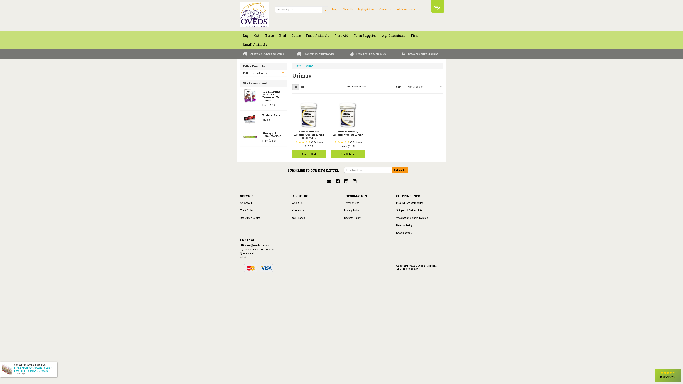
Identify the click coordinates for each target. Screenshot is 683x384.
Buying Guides (366, 9)
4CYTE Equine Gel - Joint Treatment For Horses (271, 96)
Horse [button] (269, 35)
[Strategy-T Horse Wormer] (250, 136)
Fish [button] (414, 35)
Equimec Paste (271, 115)
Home (298, 65)
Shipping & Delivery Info (409, 210)
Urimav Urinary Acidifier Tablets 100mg (348, 133)
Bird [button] (282, 35)
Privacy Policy (351, 210)
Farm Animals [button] (317, 35)
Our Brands (298, 218)
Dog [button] (246, 35)
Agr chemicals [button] (394, 35)
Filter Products (254, 66)
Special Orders (404, 232)
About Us (348, 9)
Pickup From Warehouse (409, 203)
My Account (246, 203)
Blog (334, 9)
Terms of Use (351, 203)
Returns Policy (404, 225)
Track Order (246, 210)
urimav (309, 65)
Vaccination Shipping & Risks (412, 218)
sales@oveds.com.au (257, 245)
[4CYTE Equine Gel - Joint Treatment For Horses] (250, 95)
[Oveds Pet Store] (254, 13)
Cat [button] (256, 35)
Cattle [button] (296, 35)
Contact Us (385, 9)
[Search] (324, 9)
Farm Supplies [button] (365, 35)
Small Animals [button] (255, 44)
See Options (348, 154)
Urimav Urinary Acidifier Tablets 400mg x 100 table (309, 135)
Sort (398, 86)
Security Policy (352, 218)
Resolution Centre (250, 218)
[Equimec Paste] (250, 119)
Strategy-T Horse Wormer (271, 134)
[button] (668, 375)
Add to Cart (309, 154)
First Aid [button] (341, 35)
